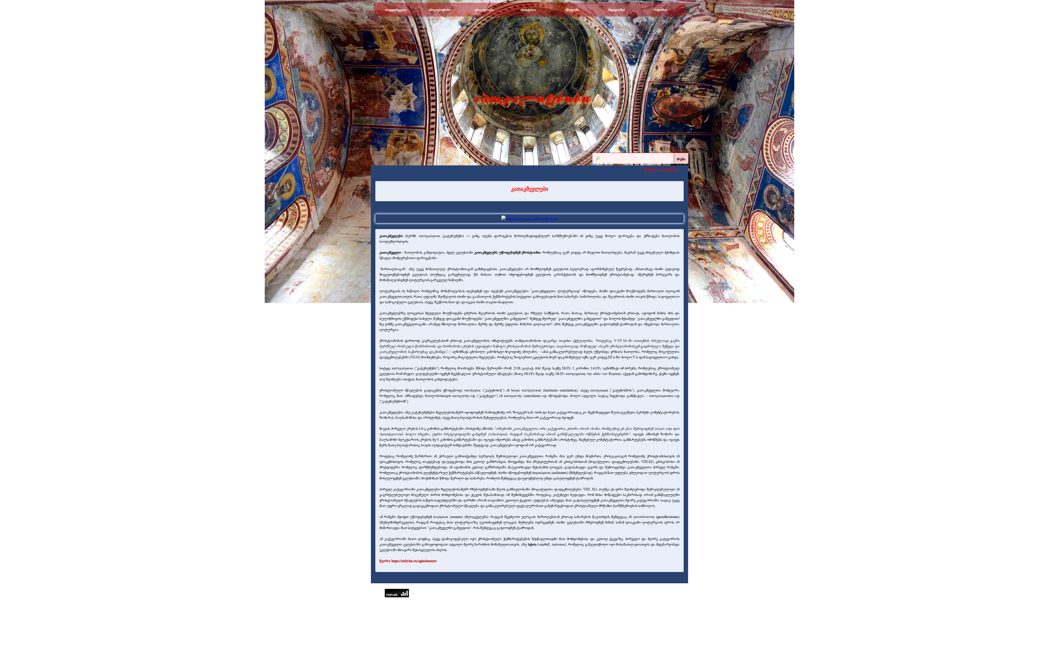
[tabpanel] (529, 189)
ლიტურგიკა (669, 169)
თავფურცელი (396, 9)
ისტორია (660, 9)
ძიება (681, 158)
